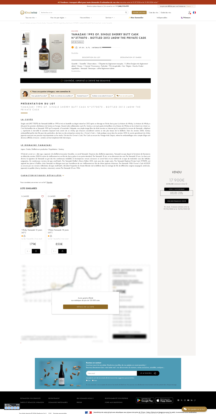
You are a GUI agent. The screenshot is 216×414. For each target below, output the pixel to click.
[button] (49, 51)
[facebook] (178, 400)
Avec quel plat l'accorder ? (39, 96)
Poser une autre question (126, 96)
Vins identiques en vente (176, 201)
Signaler (49, 182)
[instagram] (185, 400)
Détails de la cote (85, 307)
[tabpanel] (111, 67)
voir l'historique (176, 189)
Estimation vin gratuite (30, 398)
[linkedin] (191, 400)
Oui (89, 380)
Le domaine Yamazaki (36, 145)
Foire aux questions (113, 402)
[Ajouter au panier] (36, 251)
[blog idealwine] (195, 400)
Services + (109, 17)
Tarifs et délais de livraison (32, 402)
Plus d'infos (74, 53)
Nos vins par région (57, 17)
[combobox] (190, 6)
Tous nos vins (30, 17)
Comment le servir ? (82, 96)
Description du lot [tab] (91, 57)
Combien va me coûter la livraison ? (102, 96)
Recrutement (54, 398)
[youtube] (188, 400)
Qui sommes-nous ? (85, 398)
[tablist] (111, 57)
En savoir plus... (76, 71)
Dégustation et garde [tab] (131, 57)
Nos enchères (85, 17)
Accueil (22, 23)
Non (95, 380)
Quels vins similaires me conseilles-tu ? (62, 96)
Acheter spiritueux (31, 23)
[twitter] (181, 400)
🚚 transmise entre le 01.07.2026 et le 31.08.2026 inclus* (108, 2)
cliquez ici (100, 6)
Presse (79, 402)
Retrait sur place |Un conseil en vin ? (108, 6)
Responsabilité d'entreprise (116, 398)
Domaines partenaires (58, 402)
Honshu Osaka (41, 23)
